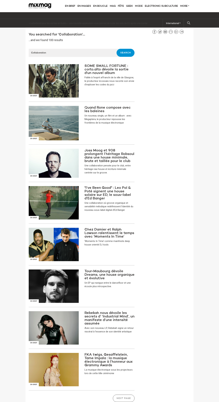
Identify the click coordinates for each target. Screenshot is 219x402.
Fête (121, 6)
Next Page (124, 398)
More (184, 6)
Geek (129, 6)
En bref (70, 6)
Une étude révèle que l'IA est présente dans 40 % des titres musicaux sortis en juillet (71, 23)
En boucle (100, 6)
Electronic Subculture (161, 6)
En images (84, 6)
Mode (139, 6)
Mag (113, 6)
